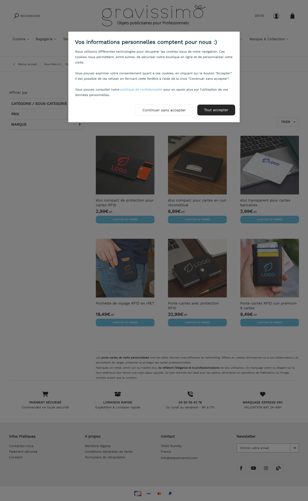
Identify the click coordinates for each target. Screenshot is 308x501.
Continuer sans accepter (164, 110)
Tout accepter (216, 110)
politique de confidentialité (141, 89)
